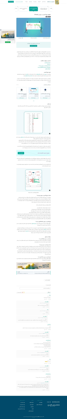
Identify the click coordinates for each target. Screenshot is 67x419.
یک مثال (48, 64)
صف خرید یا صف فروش (28, 75)
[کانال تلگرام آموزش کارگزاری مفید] (47, 402)
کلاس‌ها (39, 1)
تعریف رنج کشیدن (47, 62)
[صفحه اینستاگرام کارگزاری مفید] (50, 402)
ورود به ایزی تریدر (22, 404)
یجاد (44, 367)
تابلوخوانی (49, 16)
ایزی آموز (30, 1)
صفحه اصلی (44, 1)
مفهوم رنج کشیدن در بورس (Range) (34, 8)
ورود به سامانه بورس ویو (21, 408)
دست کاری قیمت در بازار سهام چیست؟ (24, 8)
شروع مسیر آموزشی (33, 45)
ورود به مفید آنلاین (22, 406)
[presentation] (14, 9)
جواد (44, 310)
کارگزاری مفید (37, 416)
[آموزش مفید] (50, 1)
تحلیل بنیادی (32, 404)
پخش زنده (34, 1)
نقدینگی (45, 229)
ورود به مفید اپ (22, 402)
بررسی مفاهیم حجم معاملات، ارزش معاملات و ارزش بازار (44, 8)
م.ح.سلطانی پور (43, 352)
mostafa (44, 333)
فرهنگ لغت (40, 402)
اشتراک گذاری (46, 280)
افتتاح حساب (21, 153)
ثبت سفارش (22, 137)
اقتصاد (33, 408)
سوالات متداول (47, 68)
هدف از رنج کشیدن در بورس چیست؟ (44, 65)
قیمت (27, 74)
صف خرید (26, 231)
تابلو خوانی (38, 74)
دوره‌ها (27, 1)
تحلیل (46, 16)
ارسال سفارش (34, 223)
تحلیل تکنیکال (32, 402)
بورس (45, 74)
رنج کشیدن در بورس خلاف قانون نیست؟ (44, 67)
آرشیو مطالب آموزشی (39, 404)
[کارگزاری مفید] (54, 406)
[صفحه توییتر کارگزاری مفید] (48, 402)
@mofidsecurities (56, 402)
